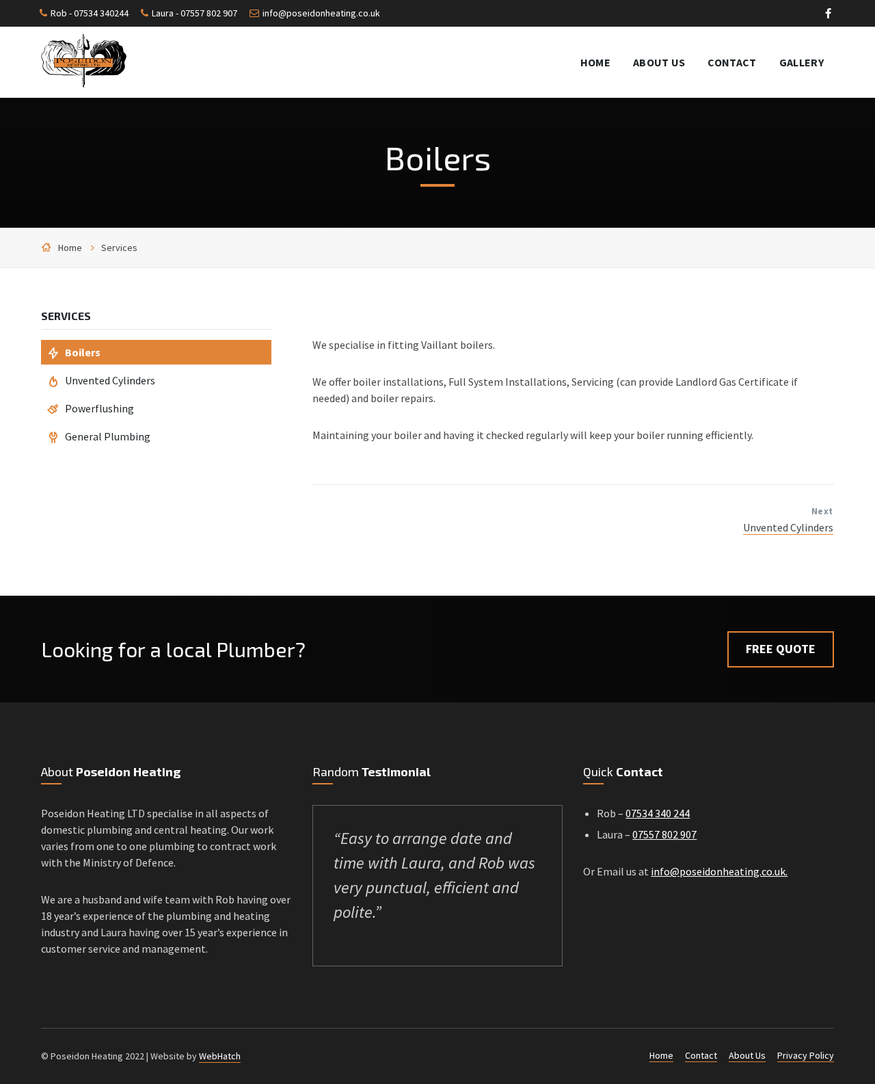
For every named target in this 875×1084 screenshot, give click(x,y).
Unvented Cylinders (788, 527)
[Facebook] (828, 15)
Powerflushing (99, 408)
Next (822, 511)
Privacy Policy (805, 1055)
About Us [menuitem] (659, 62)
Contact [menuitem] (732, 62)
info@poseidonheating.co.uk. (719, 871)
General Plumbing (107, 436)
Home (70, 247)
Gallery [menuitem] (801, 62)
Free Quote (781, 649)
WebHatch (220, 1056)
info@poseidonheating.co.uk (321, 13)
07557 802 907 (664, 834)
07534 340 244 (657, 813)
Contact (701, 1055)
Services (119, 247)
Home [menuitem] (595, 62)
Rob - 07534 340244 (90, 13)
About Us (747, 1055)
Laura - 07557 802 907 (194, 13)
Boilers (82, 352)
